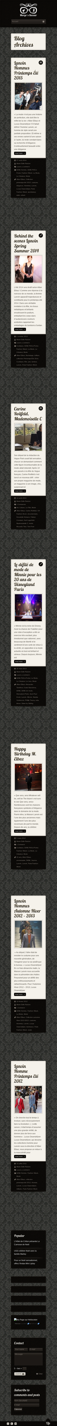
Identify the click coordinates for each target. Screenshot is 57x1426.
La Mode (36, 173)
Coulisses (19, 346)
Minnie (29, 697)
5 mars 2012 (21, 838)
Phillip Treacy (30, 700)
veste (30, 1030)
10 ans (19, 857)
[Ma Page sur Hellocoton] (25, 1320)
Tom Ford (30, 526)
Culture (22, 507)
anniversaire (20, 860)
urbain (23, 195)
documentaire (33, 514)
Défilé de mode (27, 691)
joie (29, 362)
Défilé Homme (21, 170)
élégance (19, 186)
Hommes (27, 186)
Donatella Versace (23, 517)
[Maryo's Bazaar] (28, 10)
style (18, 195)
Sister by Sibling (27, 703)
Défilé (18, 691)
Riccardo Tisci (21, 526)
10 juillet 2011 (21, 1163)
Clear (40, 1374)
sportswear (32, 192)
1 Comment (20, 844)
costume (35, 182)
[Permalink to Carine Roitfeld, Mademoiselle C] (28, 413)
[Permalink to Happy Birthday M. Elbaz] (25, 753)
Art (17, 507)
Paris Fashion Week (29, 365)
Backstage (30, 355)
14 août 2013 (21, 498)
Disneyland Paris (22, 694)
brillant (37, 355)
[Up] (48, 1422)
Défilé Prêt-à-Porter (31, 346)
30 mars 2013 (21, 668)
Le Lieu (29, 681)
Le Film (28, 507)
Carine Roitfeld (31, 511)
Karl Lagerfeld (29, 520)
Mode (28, 176)
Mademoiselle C (22, 523)
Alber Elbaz (20, 179)
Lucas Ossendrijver (23, 189)
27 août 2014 (21, 160)
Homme (34, 1182)
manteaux (30, 1027)
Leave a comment (23, 167)
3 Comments (21, 504)
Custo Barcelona (30, 687)
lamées (34, 362)
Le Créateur (20, 176)
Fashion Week (27, 173)
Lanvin (34, 186)
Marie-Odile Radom (23, 163)
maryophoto (24, 1323)
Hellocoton (34, 1323)
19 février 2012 (22, 1001)
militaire (19, 1189)
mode (31, 523)
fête (25, 362)
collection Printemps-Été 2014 (27, 358)
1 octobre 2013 (22, 336)
